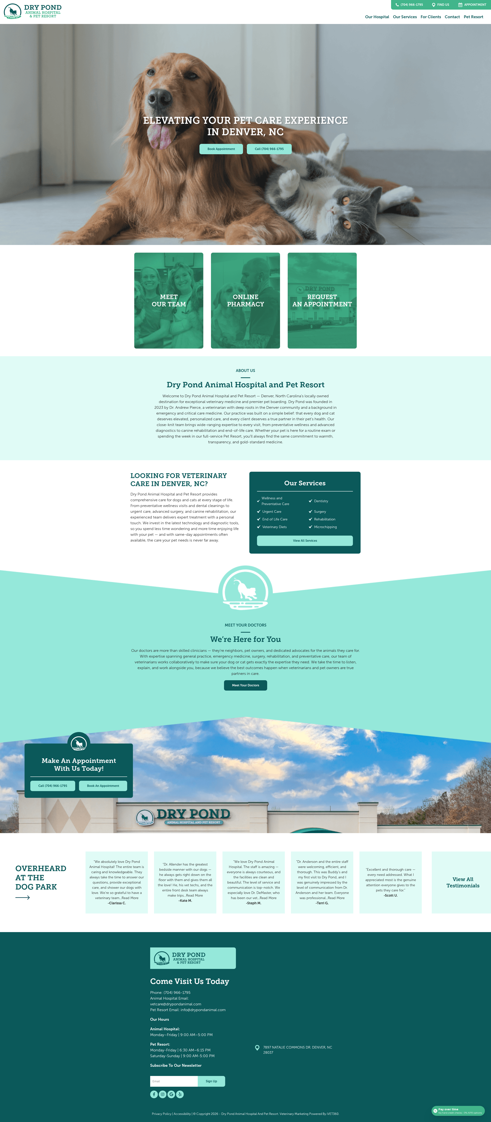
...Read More (128, 898)
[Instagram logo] (162, 1094)
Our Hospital (377, 17)
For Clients (431, 17)
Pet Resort (473, 17)
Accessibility (182, 1113)
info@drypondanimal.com (203, 1010)
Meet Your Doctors (245, 685)
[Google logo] (171, 1094)
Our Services (405, 17)
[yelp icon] (180, 1094)
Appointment (475, 4)
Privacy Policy (161, 1113)
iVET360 (333, 1113)
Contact (452, 17)
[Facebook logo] (154, 1094)
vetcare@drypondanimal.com (175, 1004)
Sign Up (211, 1081)
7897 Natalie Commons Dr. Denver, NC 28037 (297, 1049)
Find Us (443, 4)
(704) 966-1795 (412, 4)
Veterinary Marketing (294, 1113)
